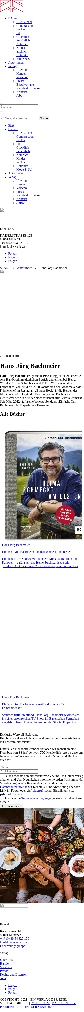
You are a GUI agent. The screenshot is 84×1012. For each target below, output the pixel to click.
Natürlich (22, 44)
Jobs (19, 95)
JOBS (20, 202)
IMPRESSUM (40, 1003)
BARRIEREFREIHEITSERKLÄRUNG (27, 1007)
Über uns (22, 70)
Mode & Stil (24, 59)
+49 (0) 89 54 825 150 (14, 938)
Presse (20, 81)
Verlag (12, 66)
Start (11, 125)
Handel (21, 73)
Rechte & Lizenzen (28, 88)
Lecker (20, 29)
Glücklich (22, 36)
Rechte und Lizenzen (13, 974)
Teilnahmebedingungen (36, 798)
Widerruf (37, 790)
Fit (18, 33)
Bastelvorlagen (25, 84)
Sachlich (21, 51)
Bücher (13, 18)
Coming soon (25, 25)
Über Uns (6, 960)
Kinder (20, 47)
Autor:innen (16, 62)
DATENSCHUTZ (64, 1003)
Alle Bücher (24, 22)
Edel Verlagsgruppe (12, 946)
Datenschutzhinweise (13, 787)
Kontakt (21, 92)
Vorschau (22, 77)
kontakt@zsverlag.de (13, 942)
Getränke (22, 55)
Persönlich (23, 40)
